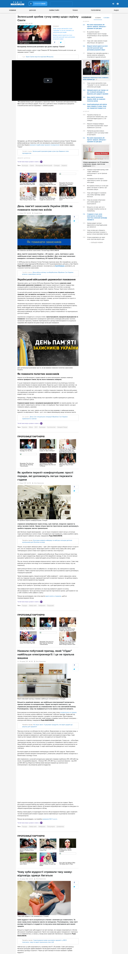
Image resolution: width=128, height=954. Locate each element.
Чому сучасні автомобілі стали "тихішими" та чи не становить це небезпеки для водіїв (63, 30)
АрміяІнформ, (60, 266)
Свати (32, 165)
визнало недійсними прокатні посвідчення (45, 145)
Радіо (116, 10)
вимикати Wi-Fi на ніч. (50, 819)
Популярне (96, 10)
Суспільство (51, 427)
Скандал (57, 165)
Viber (41, 162)
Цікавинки (60, 826)
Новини (12, 10)
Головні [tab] (106, 18)
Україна (64, 165)
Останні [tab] (98, 18)
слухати (39, 4)
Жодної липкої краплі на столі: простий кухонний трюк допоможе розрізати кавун (64, 37)
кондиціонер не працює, (68, 712)
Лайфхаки (41, 605)
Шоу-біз (32, 10)
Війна (31, 427)
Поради (24, 605)
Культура (25, 165)
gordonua (27, 158)
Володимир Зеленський (44, 165)
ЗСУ (36, 427)
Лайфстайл (54, 10)
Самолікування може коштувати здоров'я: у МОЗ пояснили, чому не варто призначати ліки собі (44, 941)
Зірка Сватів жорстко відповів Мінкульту (39, 57)
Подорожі (50, 605)
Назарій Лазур (38, 213)
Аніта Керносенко (39, 483)
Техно (75, 10)
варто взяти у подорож (53, 596)
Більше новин (97, 242)
